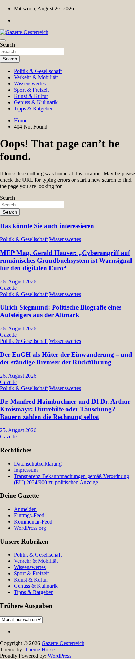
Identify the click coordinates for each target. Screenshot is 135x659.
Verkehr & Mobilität (36, 77)
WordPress (59, 656)
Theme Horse (40, 649)
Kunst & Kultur (31, 96)
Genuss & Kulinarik (36, 102)
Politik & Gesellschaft (38, 71)
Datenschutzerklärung (38, 464)
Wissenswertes (30, 84)
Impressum (26, 470)
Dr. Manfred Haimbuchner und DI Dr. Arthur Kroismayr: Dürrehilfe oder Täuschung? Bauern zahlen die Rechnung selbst (65, 409)
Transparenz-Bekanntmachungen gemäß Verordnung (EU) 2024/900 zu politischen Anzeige (71, 479)
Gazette (8, 288)
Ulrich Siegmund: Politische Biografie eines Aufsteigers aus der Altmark (61, 311)
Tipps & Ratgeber (33, 109)
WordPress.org (30, 528)
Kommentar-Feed (33, 522)
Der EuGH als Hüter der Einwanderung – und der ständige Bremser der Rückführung (66, 358)
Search (7, 45)
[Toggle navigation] (3, 40)
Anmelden (25, 509)
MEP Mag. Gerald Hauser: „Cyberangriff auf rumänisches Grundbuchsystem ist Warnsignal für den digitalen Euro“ (66, 260)
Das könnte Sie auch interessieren (47, 226)
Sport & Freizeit (31, 90)
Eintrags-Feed (29, 515)
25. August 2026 (18, 430)
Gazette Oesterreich (63, 643)
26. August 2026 (18, 282)
